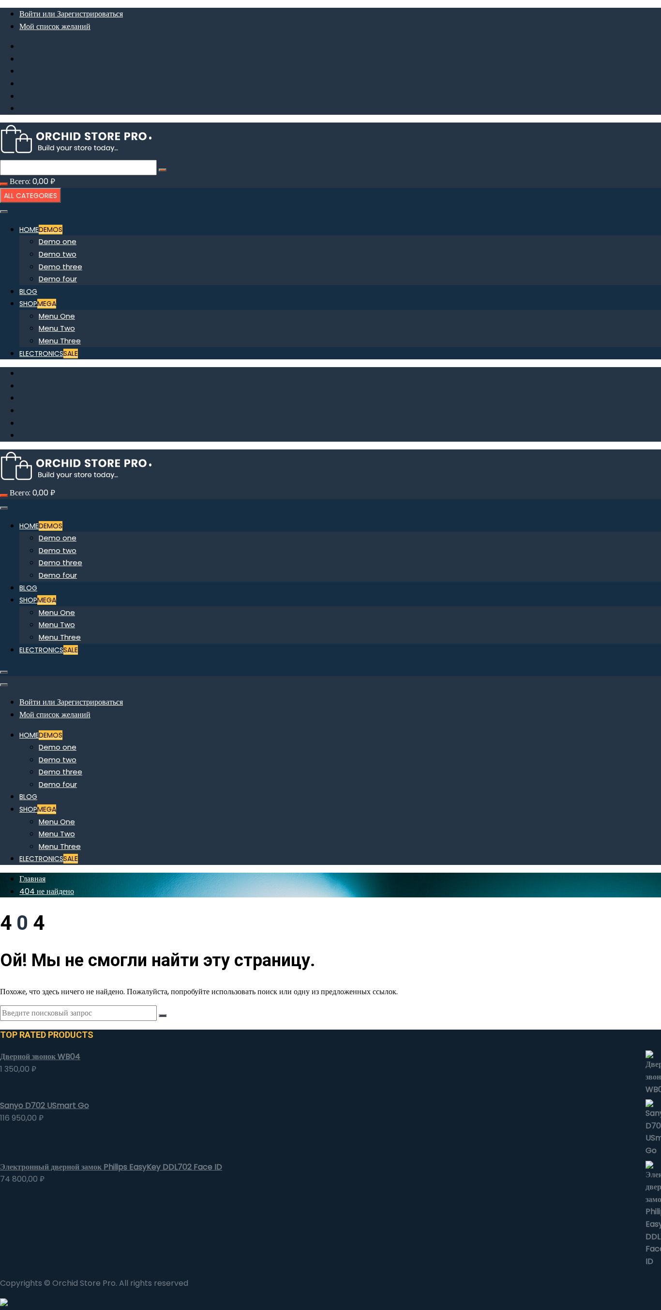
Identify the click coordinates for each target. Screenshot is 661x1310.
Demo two (57, 254)
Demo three (60, 267)
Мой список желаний (54, 26)
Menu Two (57, 328)
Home (40, 229)
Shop (37, 303)
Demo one (57, 241)
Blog (28, 291)
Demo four (58, 279)
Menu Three (60, 341)
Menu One (57, 316)
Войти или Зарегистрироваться (71, 13)
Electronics (48, 353)
